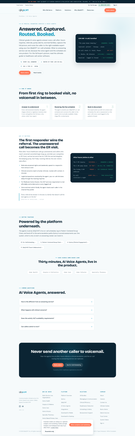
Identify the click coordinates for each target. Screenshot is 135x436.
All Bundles (83, 395)
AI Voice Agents (65, 406)
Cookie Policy (54, 427)
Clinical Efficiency (85, 402)
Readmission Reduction (86, 406)
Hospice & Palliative (50, 272)
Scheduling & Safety (86, 409)
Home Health (33, 272)
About (102, 395)
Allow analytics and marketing (80, 425)
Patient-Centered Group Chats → (52, 242)
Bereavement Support (86, 413)
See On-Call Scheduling (74, 365)
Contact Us (103, 402)
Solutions (68, 10)
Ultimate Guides (104, 406)
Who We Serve (47, 10)
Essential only (49, 431)
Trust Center (19, 5)
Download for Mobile (67, 413)
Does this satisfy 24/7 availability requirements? (37, 318)
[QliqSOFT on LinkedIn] (20, 406)
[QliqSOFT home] (23, 10)
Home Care (67, 272)
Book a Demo (104, 409)
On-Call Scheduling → (29, 242)
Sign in (115, 5)
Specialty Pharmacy (99, 272)
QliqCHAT (64, 402)
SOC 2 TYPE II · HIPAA (30, 66)
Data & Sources (104, 413)
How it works (37, 72)
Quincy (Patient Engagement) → (78, 242)
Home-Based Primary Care (50, 418)
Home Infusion (81, 272)
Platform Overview (66, 395)
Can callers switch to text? (30, 327)
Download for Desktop (67, 416)
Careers (102, 399)
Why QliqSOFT (78, 10)
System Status (29, 5)
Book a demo (110, 10)
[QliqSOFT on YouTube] (23, 406)
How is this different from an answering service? (37, 302)
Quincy (63, 399)
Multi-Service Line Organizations (47, 396)
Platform (58, 10)
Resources (90, 10)
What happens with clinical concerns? (34, 310)
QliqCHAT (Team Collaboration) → (33, 247)
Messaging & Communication (88, 399)
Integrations (64, 409)
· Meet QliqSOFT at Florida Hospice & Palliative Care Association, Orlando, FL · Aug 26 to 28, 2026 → (67, 1)
